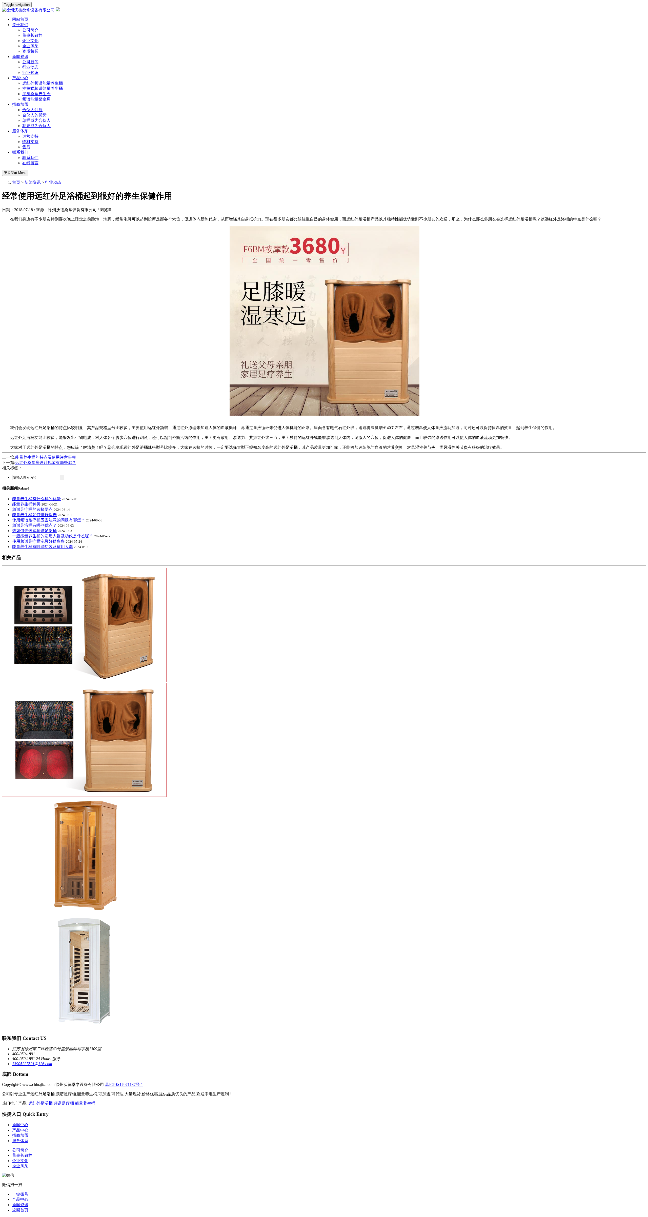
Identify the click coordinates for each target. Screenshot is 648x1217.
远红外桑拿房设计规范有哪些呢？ (45, 462)
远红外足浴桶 (40, 1103)
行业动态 (30, 67)
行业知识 (30, 72)
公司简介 (30, 30)
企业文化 (30, 40)
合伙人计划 (32, 110)
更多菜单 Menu (15, 173)
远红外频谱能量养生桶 (42, 83)
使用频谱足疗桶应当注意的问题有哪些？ (48, 520)
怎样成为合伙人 (36, 120)
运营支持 (30, 136)
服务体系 (20, 131)
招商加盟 (20, 104)
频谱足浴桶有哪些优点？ (34, 525)
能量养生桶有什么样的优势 (36, 499)
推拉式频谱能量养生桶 (42, 88)
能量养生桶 (85, 1103)
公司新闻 (30, 62)
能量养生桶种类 (26, 504)
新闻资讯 (20, 56)
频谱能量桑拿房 (36, 99)
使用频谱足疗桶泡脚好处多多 (38, 541)
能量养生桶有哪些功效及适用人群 (42, 546)
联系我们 (20, 152)
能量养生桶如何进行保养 (34, 515)
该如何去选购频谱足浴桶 (34, 531)
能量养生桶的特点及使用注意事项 (45, 457)
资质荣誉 (30, 51)
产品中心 (20, 78)
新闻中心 (20, 1125)
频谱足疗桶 (64, 1103)
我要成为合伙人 (36, 126)
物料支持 (30, 141)
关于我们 (20, 25)
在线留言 (30, 163)
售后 (26, 147)
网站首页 (20, 19)
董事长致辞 (32, 35)
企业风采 (30, 46)
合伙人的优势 (34, 115)
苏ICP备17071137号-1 (124, 1084)
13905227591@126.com (32, 1064)
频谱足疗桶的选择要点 (32, 509)
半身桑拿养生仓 (36, 94)
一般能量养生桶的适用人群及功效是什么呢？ (52, 536)
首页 (16, 182)
